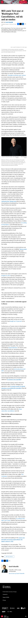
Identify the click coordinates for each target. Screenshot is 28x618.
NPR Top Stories (9, 556)
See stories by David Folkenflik (16, 573)
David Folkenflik (9, 22)
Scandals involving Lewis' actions (17, 75)
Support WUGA (6, 597)
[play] (2, 616)
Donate (24, 2)
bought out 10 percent (16, 321)
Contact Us (5, 594)
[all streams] (26, 616)
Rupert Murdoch (13, 347)
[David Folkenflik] (4, 569)
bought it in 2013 (5, 275)
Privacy (4, 600)
